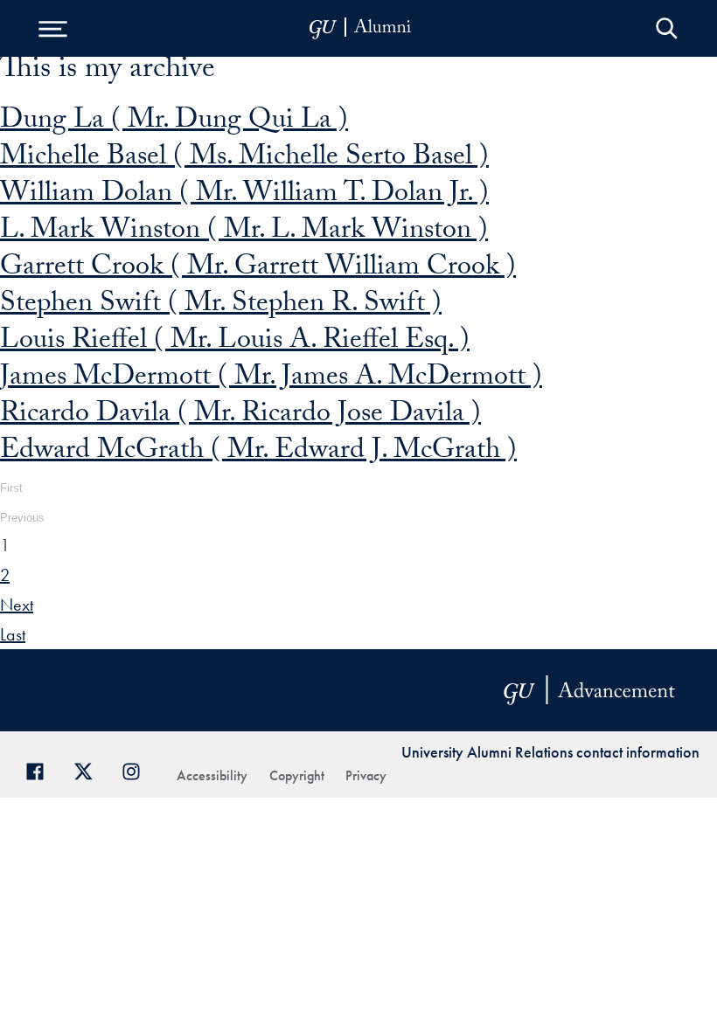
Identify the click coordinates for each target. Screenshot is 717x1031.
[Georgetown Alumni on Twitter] (89, 769)
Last (12, 634)
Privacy (365, 775)
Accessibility (212, 775)
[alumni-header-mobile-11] (361, 28)
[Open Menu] (52, 28)
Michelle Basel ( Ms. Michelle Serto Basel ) (244, 159)
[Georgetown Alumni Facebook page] (41, 769)
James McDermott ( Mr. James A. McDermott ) (271, 379)
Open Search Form (666, 28)
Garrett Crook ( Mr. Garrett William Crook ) (258, 269)
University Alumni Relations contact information (550, 752)
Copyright (296, 775)
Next (16, 604)
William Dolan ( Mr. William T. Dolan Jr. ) (244, 195)
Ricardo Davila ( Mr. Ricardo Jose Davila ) (240, 415)
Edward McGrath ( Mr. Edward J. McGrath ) (258, 452)
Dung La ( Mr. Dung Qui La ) (174, 122)
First (11, 488)
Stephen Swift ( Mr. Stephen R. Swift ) (221, 305)
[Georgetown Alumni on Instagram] (137, 769)
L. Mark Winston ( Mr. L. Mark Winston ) (244, 232)
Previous (22, 517)
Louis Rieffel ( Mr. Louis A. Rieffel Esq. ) (235, 342)
